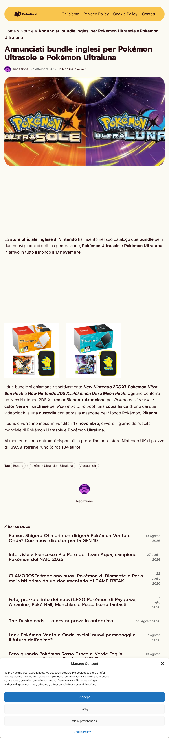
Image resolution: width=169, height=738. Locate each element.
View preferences (84, 721)
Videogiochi (87, 465)
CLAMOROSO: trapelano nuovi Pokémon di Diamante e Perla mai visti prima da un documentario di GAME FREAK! (76, 578)
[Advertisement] (84, 201)
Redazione (20, 69)
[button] (162, 663)
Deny (84, 709)
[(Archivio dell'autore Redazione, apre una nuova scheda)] (84, 492)
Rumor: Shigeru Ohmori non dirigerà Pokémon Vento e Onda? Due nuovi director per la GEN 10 (70, 538)
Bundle (18, 465)
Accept (84, 697)
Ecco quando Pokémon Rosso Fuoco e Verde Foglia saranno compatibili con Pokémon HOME (65, 656)
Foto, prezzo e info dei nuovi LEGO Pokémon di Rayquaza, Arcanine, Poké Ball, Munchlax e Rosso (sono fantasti (73, 602)
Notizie (27, 31)
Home (10, 31)
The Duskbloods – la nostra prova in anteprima (61, 621)
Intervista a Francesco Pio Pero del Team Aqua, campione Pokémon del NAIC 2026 (73, 557)
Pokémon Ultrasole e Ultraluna (51, 465)
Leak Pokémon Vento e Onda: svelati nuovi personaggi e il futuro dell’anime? (72, 637)
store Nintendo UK (128, 440)
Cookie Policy (82, 731)
